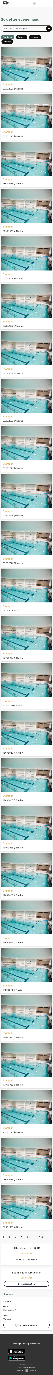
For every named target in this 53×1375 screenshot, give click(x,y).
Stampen (8, 84)
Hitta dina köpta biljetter (27, 1259)
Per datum (7, 37)
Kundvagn (28, 3)
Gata (5, 1306)
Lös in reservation (26, 1284)
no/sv (46, 3)
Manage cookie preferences (26, 1343)
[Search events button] (49, 28)
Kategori (35, 37)
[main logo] (8, 3)
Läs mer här (26, 1253)
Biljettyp (7, 41)
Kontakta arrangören (28, 1325)
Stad (5, 1315)
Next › (42, 1237)
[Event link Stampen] (26, 64)
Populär (21, 37)
